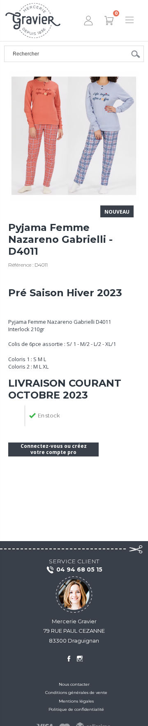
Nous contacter (74, 684)
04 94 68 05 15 (79, 569)
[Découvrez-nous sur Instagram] (80, 659)
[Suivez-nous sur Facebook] (69, 659)
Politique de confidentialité (76, 709)
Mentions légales (76, 701)
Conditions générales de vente (76, 692)
